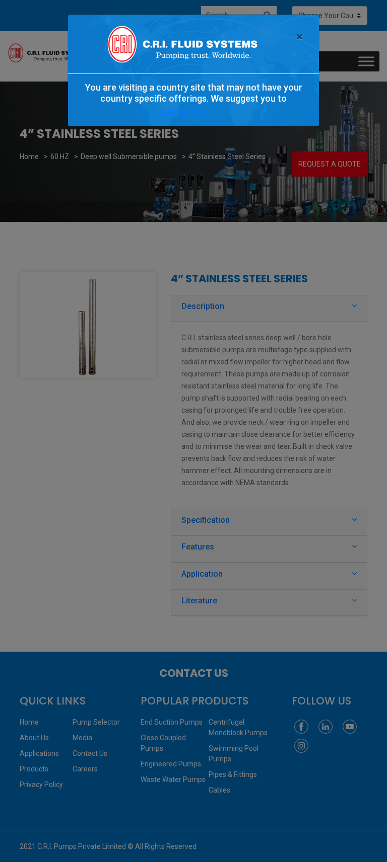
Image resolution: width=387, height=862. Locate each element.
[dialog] (193, 431)
